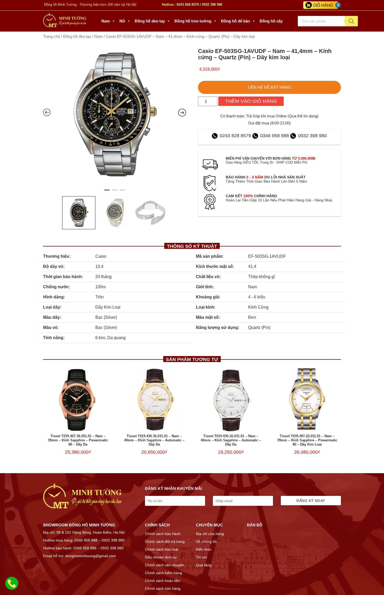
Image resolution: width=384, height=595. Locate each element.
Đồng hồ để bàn (235, 21)
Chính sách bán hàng (163, 588)
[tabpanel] (114, 114)
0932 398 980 (212, 5)
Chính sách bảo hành (163, 534)
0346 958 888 (274, 135)
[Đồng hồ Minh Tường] (64, 26)
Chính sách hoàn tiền (162, 581)
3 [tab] (122, 192)
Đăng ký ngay (310, 500)
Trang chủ (51, 36)
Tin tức (201, 557)
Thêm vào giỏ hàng (251, 101)
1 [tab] (106, 192)
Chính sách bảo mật (161, 549)
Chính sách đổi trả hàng (165, 541)
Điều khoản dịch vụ (161, 557)
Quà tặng (203, 565)
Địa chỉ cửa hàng (210, 534)
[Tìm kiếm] (351, 21)
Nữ (122, 21)
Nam (105, 21)
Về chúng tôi (206, 541)
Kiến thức (204, 549)
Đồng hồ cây (271, 21)
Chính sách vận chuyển (164, 565)
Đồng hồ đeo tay (150, 21)
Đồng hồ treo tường (192, 21)
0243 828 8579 (188, 5)
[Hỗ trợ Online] (12, 586)
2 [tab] (114, 192)
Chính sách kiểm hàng (163, 573)
